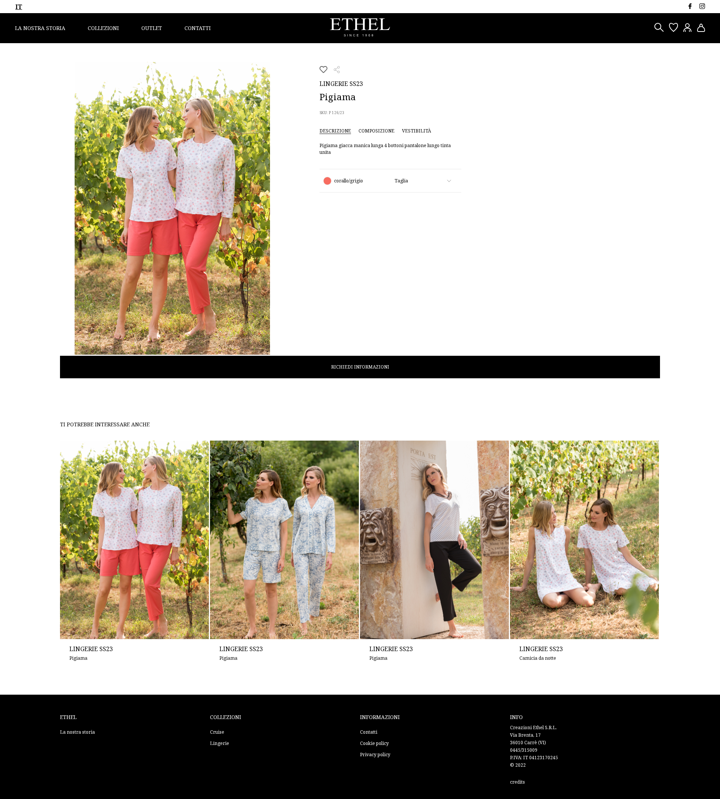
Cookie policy (374, 743)
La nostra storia (40, 28)
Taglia (401, 181)
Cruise (217, 732)
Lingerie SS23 (341, 83)
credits (517, 782)
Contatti (197, 28)
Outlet (151, 28)
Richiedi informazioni (360, 367)
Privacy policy (375, 754)
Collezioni (103, 28)
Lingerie (219, 743)
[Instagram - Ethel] (702, 6)
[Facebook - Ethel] (690, 6)
